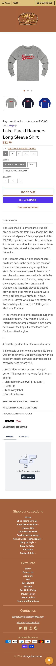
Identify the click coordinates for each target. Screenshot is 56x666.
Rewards (28, 586)
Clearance (28, 549)
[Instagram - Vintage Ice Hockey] (30, 628)
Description (10, 220)
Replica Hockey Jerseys (28, 535)
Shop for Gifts (27, 546)
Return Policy (28, 597)
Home (28, 517)
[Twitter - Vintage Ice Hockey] (20, 628)
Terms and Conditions (28, 601)
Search (28, 568)
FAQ (28, 579)
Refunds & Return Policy (17, 413)
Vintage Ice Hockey (32, 656)
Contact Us (28, 572)
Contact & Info (27, 553)
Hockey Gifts (28, 528)
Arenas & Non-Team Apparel (27, 538)
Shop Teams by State (27, 524)
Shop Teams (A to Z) (27, 520)
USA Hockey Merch (28, 531)
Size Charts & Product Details (22, 149)
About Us (28, 576)
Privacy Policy (28, 593)
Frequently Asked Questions (20, 407)
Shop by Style (27, 542)
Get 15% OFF (28, 583)
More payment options (28, 207)
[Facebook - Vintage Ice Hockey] (25, 628)
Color (6, 160)
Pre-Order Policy (28, 590)
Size (19, 149)
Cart (46, 3)
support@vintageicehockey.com (28, 616)
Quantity (7, 177)
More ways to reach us (28, 622)
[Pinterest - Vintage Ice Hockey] (35, 628)
